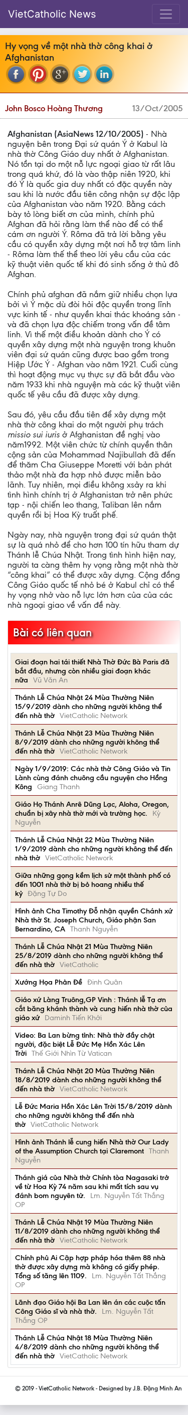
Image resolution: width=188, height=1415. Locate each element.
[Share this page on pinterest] (38, 74)
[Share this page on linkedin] (104, 74)
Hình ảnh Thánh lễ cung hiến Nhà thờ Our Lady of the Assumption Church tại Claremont (91, 1146)
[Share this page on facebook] (16, 74)
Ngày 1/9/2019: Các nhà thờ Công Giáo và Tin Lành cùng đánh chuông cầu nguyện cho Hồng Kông (92, 777)
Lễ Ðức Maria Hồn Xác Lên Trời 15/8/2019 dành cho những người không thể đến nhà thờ (93, 1115)
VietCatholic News (52, 14)
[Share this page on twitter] (82, 74)
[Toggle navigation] (166, 14)
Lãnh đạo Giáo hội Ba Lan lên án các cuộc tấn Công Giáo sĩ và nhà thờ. (90, 1307)
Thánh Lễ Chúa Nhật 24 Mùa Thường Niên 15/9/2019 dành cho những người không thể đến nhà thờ (88, 706)
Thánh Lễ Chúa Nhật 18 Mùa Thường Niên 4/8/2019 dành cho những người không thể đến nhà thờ (87, 1346)
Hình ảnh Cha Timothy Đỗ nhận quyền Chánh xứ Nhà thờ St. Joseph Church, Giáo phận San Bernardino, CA (93, 919)
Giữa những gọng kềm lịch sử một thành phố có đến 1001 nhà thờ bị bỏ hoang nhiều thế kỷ (92, 884)
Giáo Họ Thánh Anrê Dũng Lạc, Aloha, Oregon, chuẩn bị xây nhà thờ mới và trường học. (92, 809)
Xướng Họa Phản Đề (48, 982)
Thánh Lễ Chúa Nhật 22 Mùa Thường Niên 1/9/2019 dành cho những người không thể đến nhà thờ (93, 848)
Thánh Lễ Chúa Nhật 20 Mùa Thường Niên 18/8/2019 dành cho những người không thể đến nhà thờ (88, 1079)
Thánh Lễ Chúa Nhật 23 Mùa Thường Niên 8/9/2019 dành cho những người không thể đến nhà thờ (87, 742)
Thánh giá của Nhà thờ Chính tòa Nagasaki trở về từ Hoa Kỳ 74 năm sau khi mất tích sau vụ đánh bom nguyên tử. (92, 1186)
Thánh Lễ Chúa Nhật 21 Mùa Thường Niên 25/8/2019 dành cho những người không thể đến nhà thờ (89, 955)
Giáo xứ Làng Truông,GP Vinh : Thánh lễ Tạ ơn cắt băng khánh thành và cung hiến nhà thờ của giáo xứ (93, 1008)
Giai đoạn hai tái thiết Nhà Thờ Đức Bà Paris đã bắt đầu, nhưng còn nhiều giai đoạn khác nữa (92, 670)
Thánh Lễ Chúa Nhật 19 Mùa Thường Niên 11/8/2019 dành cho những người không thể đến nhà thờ (87, 1231)
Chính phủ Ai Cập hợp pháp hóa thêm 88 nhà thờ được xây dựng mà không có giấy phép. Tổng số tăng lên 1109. (90, 1266)
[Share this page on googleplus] (60, 74)
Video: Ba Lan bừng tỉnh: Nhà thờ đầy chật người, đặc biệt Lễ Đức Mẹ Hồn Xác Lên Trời (84, 1044)
